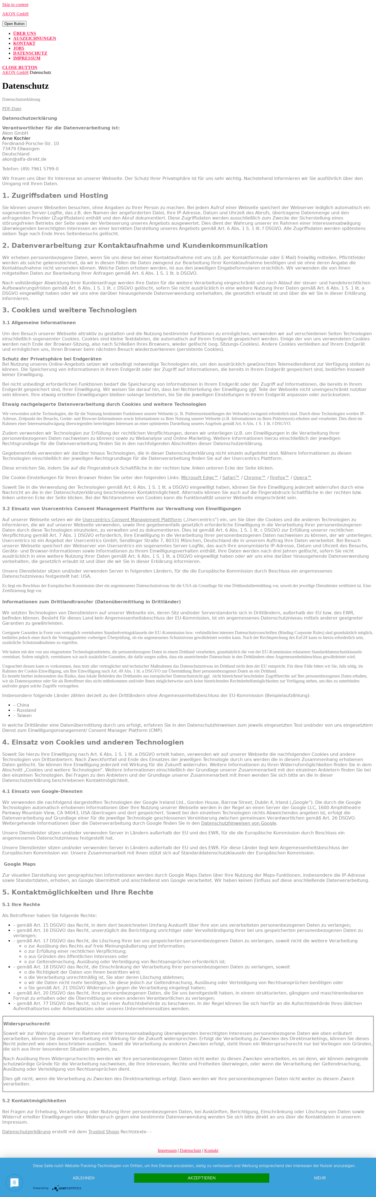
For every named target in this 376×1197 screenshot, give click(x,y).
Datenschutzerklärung (26, 1131)
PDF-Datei (11, 108)
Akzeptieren (202, 1178)
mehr (320, 1178)
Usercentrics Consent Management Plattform (132, 519)
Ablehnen (83, 1178)
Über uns (24, 33)
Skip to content (15, 4)
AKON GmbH (15, 14)
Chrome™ (255, 477)
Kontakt (24, 43)
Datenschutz (30, 53)
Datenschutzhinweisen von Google (238, 823)
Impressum (26, 58)
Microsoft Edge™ (199, 477)
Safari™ (231, 477)
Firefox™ (279, 477)
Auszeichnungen (34, 38)
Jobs (18, 48)
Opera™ (302, 477)
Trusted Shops (103, 1131)
